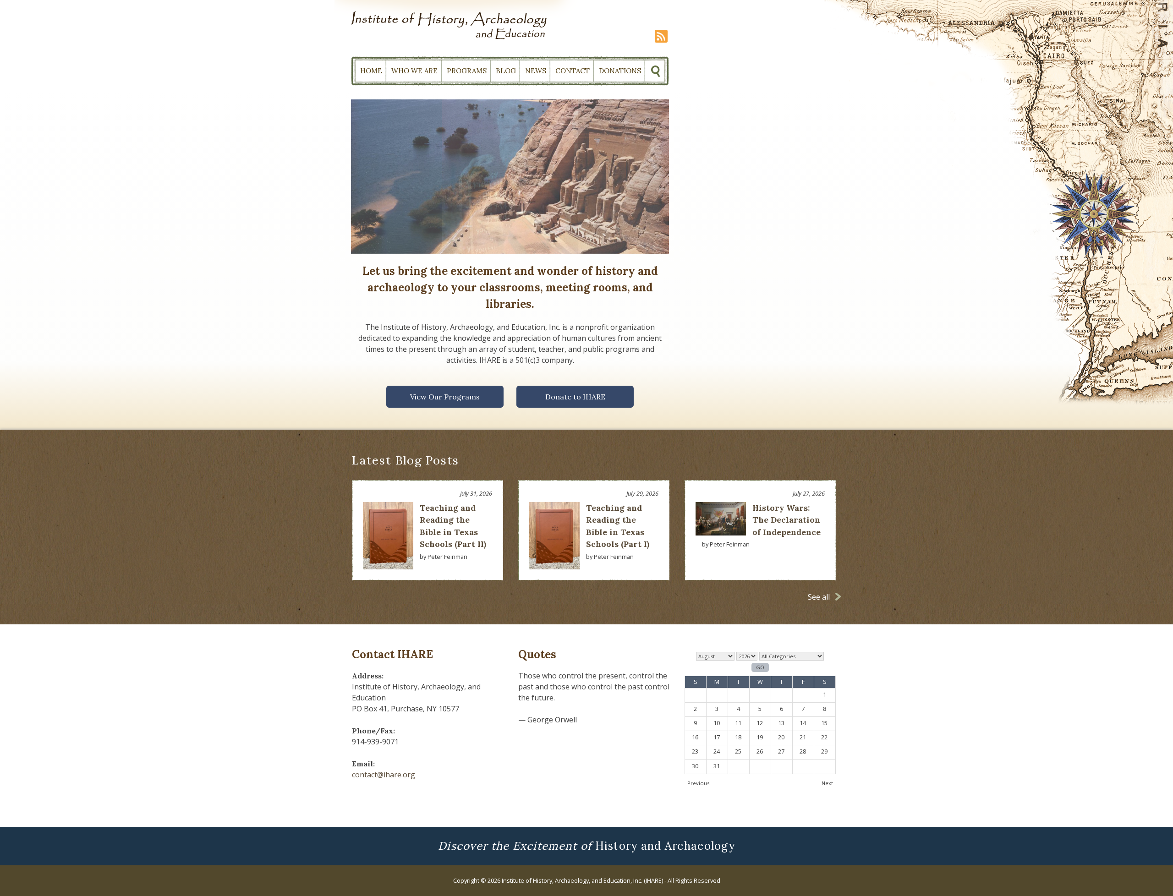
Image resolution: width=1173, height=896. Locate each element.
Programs (467, 70)
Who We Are (414, 70)
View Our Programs (445, 396)
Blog (506, 70)
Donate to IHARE (575, 396)
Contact (572, 70)
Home (371, 70)
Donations (620, 70)
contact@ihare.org (383, 775)
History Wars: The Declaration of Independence (786, 520)
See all (819, 597)
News (535, 70)
